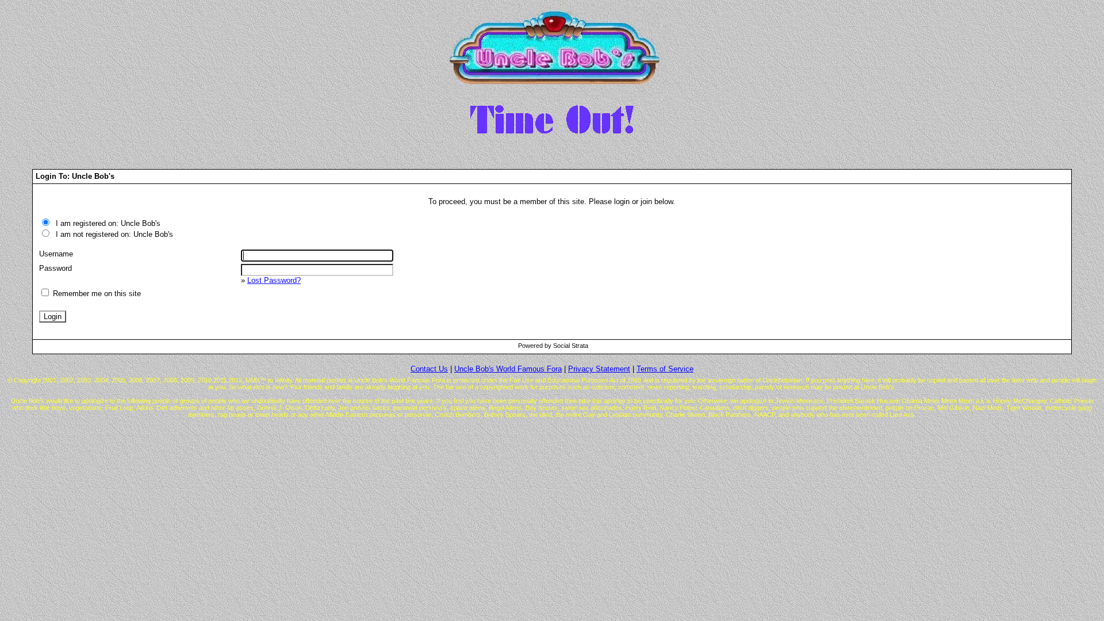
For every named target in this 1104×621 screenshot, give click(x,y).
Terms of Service (665, 369)
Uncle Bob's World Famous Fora (508, 369)
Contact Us (429, 369)
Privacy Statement (599, 369)
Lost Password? (274, 280)
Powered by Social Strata (553, 345)
